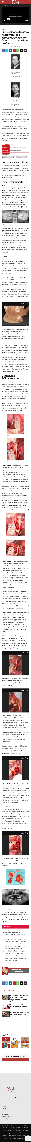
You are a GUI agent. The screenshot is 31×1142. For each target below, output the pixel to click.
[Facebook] (11, 1097)
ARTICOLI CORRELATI (8, 990)
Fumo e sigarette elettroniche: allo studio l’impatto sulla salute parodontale (19, 1014)
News (6, 5)
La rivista (4, 1104)
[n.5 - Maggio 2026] (25, 1043)
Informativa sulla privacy (7, 1116)
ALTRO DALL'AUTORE (8, 992)
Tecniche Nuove (5, 1114)
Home (3, 5)
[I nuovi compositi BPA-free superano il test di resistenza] (6, 1006)
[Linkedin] (15, 1097)
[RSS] (19, 1097)
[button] (29, 2)
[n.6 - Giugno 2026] (15, 1043)
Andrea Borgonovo (6, 46)
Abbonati (4, 1106)
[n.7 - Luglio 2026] (5, 971)
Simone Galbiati (14, 46)
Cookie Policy (5, 1119)
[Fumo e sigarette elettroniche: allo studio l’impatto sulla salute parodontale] (6, 1014)
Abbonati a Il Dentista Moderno (18, 971)
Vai (14, 1060)
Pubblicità (4, 1108)
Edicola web (4, 1049)
